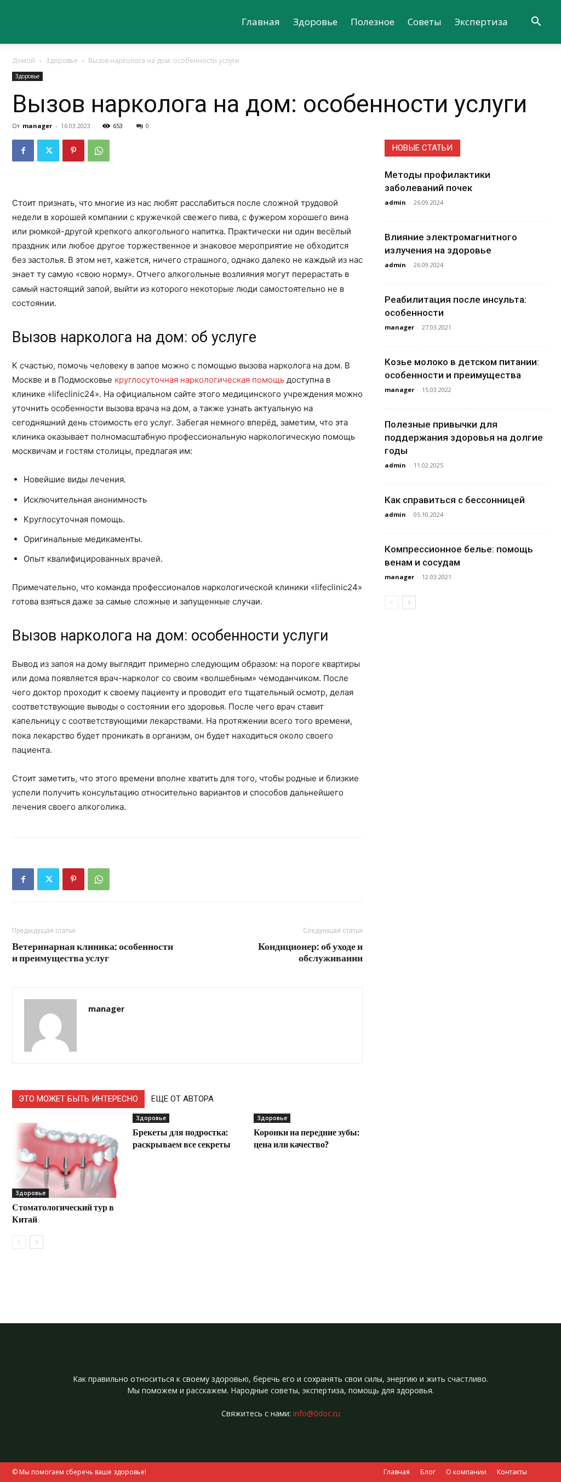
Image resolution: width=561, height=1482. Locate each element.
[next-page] (36, 1242)
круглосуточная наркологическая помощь (199, 379)
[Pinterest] (73, 151)
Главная (261, 21)
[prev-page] (19, 1242)
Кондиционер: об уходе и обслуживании (310, 952)
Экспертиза (481, 21)
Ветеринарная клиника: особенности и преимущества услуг (92, 952)
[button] (536, 23)
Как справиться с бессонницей (455, 499)
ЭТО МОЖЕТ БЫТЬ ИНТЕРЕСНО (78, 1099)
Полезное (372, 21)
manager (37, 126)
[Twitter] (48, 151)
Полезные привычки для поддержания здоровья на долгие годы (464, 437)
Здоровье (315, 21)
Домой (23, 60)
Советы (425, 21)
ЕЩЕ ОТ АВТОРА (182, 1099)
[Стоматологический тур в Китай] (66, 1160)
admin (395, 202)
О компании (466, 1472)
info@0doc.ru (316, 1413)
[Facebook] (23, 151)
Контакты (512, 1472)
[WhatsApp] (99, 151)
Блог (428, 1472)
